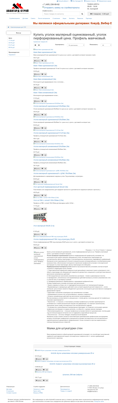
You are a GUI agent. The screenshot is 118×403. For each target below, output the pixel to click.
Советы (33, 18)
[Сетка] (39, 45)
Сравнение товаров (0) (40, 42)
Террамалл (12, 55)
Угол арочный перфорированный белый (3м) (50, 187)
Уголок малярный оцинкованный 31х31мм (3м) (51, 133)
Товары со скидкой (66, 391)
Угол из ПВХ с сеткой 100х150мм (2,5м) (48, 200)
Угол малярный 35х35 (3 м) (43, 225)
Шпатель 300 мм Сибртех (72, 374)
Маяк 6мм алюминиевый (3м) (44, 79)
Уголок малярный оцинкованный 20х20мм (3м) (51, 106)
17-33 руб (11, 40)
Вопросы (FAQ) (38, 393)
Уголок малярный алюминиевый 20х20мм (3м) (51, 146)
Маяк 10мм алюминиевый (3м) (45, 92)
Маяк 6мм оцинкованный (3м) (44, 52)
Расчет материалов (44, 18)
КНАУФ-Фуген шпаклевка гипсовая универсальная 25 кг (72, 353)
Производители (65, 389)
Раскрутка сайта (99, 401)
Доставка (25, 18)
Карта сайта (37, 391)
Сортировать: (59, 44)
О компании (56, 18)
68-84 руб (11, 47)
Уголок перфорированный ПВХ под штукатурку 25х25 (54, 239)
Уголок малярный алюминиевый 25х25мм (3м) (51, 160)
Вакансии (80, 18)
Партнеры (89, 18)
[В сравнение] (45, 60)
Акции (64, 18)
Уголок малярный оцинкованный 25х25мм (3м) (51, 119)
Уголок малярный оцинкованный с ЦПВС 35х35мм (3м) (54, 173)
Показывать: (94, 44)
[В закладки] (42, 60)
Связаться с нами (38, 389)
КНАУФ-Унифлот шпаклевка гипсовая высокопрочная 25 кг (72, 364)
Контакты (72, 18)
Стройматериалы (14, 18)
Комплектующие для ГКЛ (18, 27)
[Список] (35, 45)
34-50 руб (11, 43)
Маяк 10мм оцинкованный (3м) (45, 65)
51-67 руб (11, 45)
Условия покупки (11, 393)
